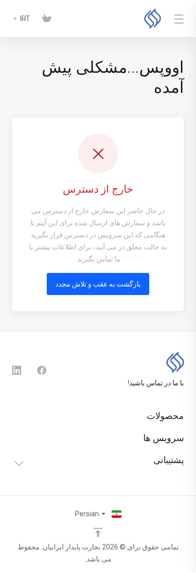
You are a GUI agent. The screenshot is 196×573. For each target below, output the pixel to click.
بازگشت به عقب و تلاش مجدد (98, 284)
